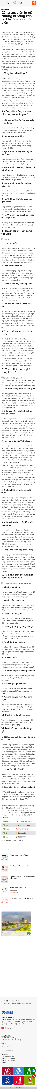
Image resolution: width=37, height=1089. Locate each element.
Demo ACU (15, 1003)
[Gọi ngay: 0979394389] (34, 1076)
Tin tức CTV (5, 9)
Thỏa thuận (18, 1040)
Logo (9, 1003)
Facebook (29, 1003)
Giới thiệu (4, 1003)
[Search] (21, 3)
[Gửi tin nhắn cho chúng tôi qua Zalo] (34, 1069)
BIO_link (3, 1038)
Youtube (22, 1003)
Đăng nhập (16, 1038)
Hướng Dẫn (4, 1040)
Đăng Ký (9, 1038)
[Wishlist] (9, 3)
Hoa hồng (11, 1040)
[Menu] (2, 3)
